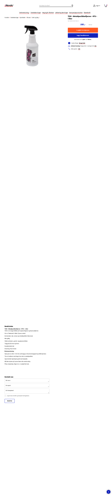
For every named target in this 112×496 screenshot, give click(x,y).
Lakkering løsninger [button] (61, 13)
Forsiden (7, 17)
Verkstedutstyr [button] (24, 13)
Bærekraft (87, 13)
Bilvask (29, 17)
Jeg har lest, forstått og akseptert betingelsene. (18, 395)
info (95, 46)
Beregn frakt (82, 43)
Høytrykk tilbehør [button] (48, 13)
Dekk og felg (35, 17)
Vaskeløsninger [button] (35, 13)
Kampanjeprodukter (76, 13)
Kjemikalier (22, 17)
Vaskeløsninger (15, 17)
